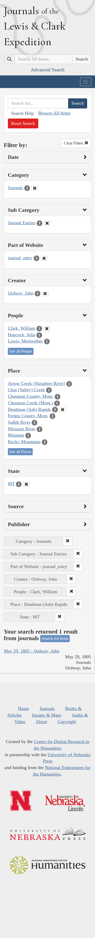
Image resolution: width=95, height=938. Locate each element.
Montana (16, 435)
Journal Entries (21, 222)
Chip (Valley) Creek (26, 389)
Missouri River (21, 428)
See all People (20, 351)
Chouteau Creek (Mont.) (30, 402)
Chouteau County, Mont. (30, 396)
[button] (67, 541)
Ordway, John (20, 293)
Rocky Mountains (24, 441)
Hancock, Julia (21, 334)
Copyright (67, 721)
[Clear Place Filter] (62, 409)
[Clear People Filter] (46, 328)
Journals (15, 187)
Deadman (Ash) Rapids (29, 409)
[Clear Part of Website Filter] (44, 258)
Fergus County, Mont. (28, 415)
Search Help (22, 113)
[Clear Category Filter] (34, 188)
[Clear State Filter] (26, 484)
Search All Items (55, 638)
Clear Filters (74, 143)
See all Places (20, 451)
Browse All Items (54, 113)
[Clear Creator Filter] (45, 293)
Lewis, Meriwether (25, 341)
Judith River (19, 422)
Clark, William (21, 328)
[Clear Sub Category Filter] (47, 223)
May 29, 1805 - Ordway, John (31, 650)
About (41, 721)
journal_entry (20, 257)
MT (11, 483)
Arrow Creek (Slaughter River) (36, 383)
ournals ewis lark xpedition (35, 26)
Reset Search (23, 123)
